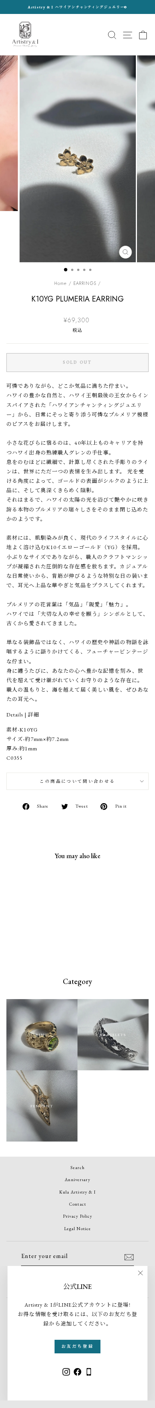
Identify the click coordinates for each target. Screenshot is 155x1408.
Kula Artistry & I (77, 1192)
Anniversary (77, 1180)
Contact (77, 1204)
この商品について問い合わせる (77, 781)
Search (77, 1168)
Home (60, 283)
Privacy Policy (78, 1216)
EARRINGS (84, 283)
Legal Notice (77, 1229)
